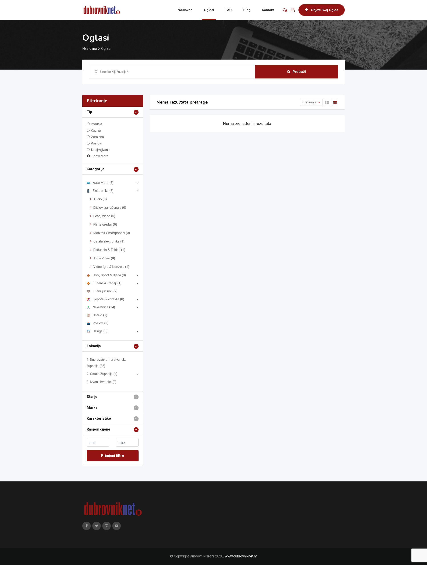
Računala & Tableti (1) (109, 250)
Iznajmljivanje (100, 150)
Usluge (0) (100, 331)
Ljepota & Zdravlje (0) (108, 299)
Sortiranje (309, 102)
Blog (246, 10)
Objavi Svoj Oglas (324, 10)
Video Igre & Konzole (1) (111, 267)
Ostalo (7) (100, 315)
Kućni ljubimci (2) (105, 291)
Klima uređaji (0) (105, 224)
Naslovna (185, 10)
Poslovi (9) (100, 323)
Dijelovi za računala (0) (109, 208)
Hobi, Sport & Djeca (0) (109, 275)
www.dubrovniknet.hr (241, 556)
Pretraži (299, 72)
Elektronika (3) (103, 191)
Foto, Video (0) (104, 216)
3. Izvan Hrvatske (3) (102, 382)
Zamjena (97, 137)
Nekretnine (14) (104, 307)
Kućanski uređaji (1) (107, 283)
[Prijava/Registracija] (293, 10)
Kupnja (96, 130)
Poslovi (96, 143)
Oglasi (209, 10)
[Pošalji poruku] (285, 10)
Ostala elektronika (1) (108, 241)
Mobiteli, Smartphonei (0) (111, 233)
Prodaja (96, 124)
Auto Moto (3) (103, 183)
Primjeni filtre (112, 455)
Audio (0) (100, 199)
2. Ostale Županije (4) (102, 374)
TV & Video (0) (104, 258)
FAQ (229, 10)
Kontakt (268, 10)
